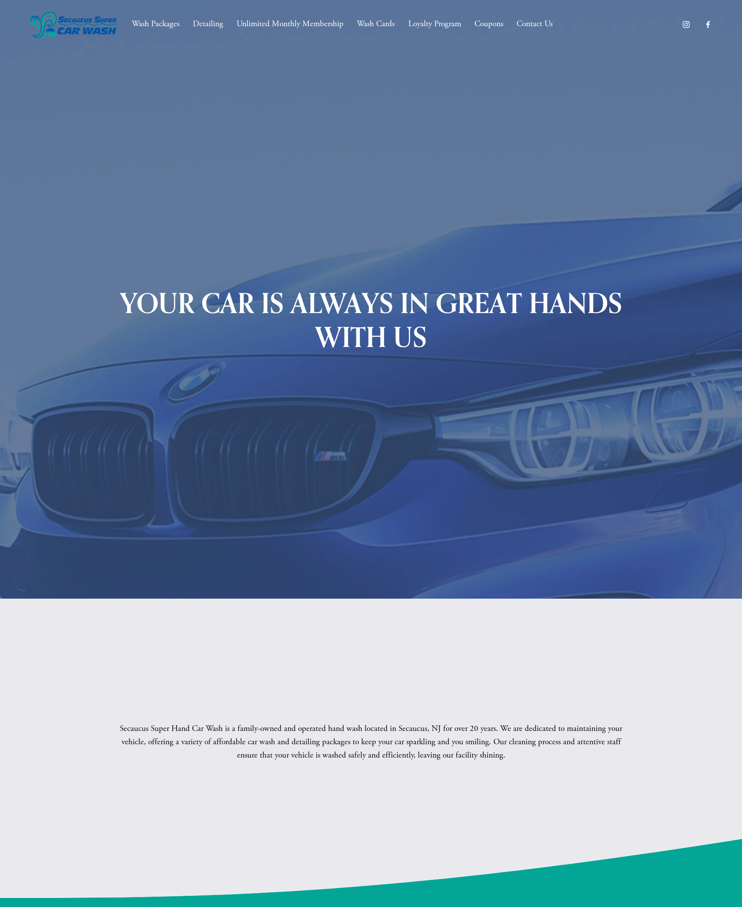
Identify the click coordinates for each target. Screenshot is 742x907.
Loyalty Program (434, 23)
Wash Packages (155, 23)
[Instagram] (686, 24)
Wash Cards (376, 23)
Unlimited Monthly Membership (290, 23)
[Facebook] (708, 24)
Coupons (488, 23)
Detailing (208, 23)
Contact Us (535, 23)
